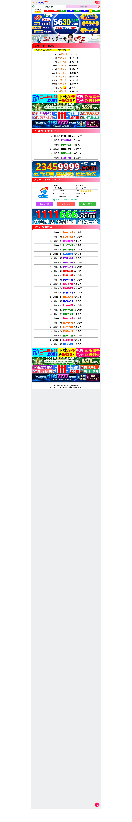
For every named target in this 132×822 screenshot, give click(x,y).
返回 (97, 2)
